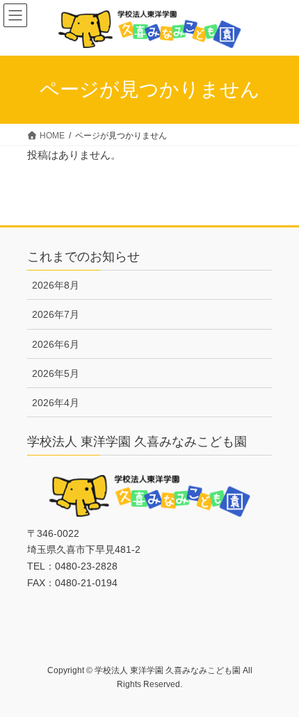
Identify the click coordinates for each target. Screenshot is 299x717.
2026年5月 (55, 373)
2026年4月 (55, 402)
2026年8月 (55, 285)
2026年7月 (55, 314)
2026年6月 (55, 344)
